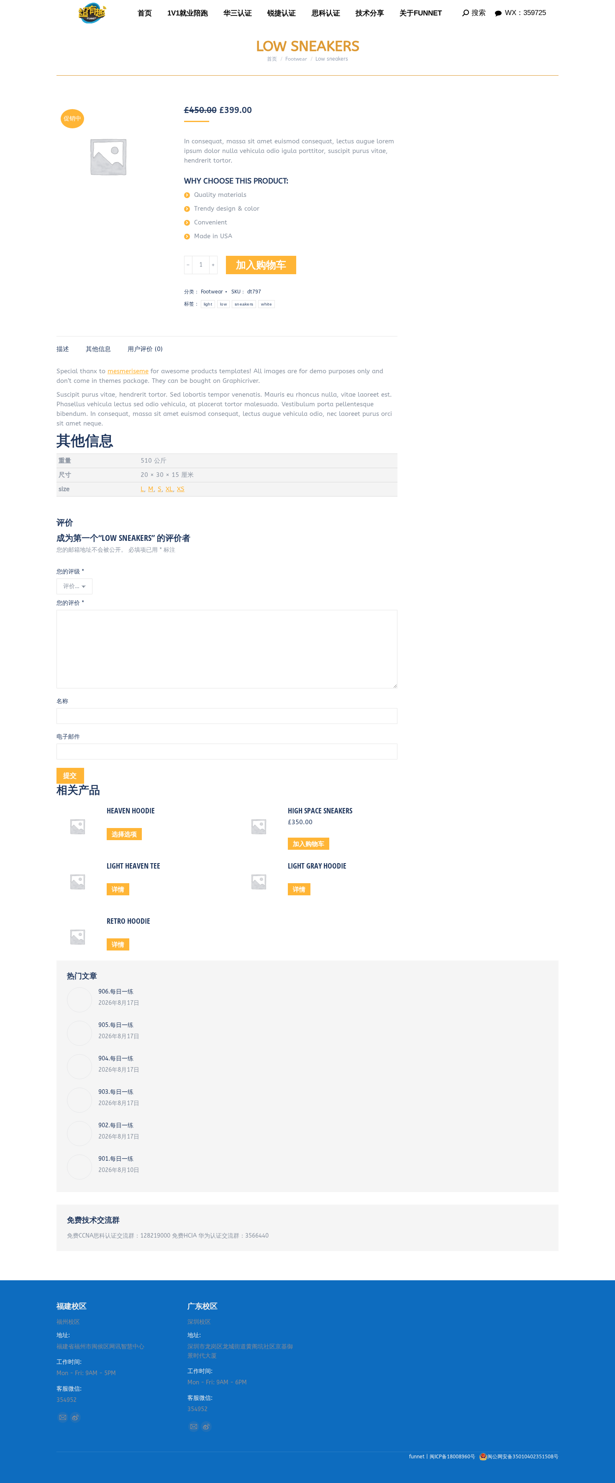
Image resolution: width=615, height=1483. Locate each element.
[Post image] (79, 999)
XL (169, 489)
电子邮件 (68, 736)
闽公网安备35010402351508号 (523, 1457)
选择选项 (124, 834)
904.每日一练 (115, 1058)
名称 (62, 701)
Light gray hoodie (317, 866)
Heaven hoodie (131, 810)
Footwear (212, 292)
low (223, 304)
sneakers (244, 304)
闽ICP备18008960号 (453, 1457)
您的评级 (70, 571)
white (266, 304)
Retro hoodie (128, 921)
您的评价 (70, 602)
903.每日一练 (115, 1092)
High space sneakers (320, 810)
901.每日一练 (115, 1158)
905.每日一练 (115, 1025)
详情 (118, 889)
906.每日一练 (115, 991)
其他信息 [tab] (98, 349)
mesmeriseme (128, 371)
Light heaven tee (133, 866)
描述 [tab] (62, 349)
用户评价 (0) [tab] (145, 349)
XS (180, 489)
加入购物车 (261, 265)
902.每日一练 (115, 1125)
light (208, 304)
